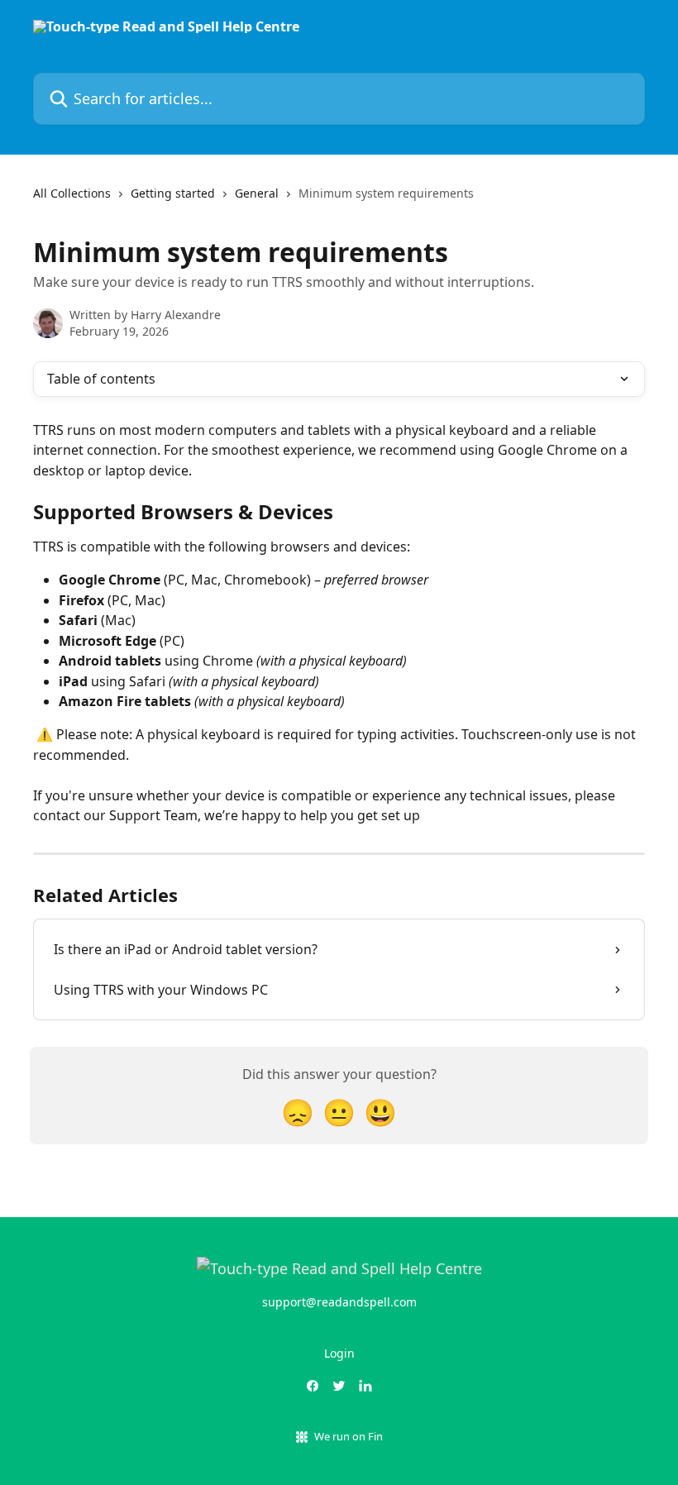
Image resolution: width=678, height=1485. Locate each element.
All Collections (72, 193)
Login (339, 1353)
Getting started (173, 193)
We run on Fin (348, 1436)
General (257, 193)
